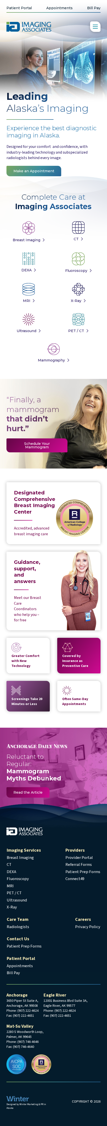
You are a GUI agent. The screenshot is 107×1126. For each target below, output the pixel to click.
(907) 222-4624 (28, 1010)
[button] (95, 26)
